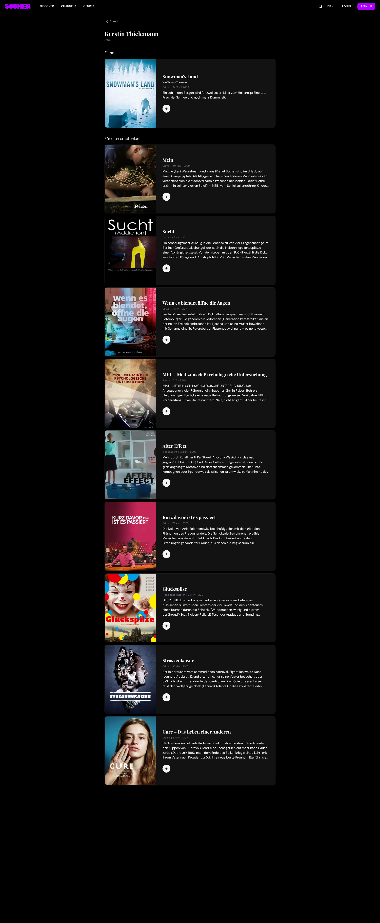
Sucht (168, 231)
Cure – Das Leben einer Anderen (196, 732)
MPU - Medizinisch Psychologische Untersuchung (214, 374)
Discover (47, 6)
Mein (167, 160)
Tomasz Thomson (177, 82)
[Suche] (320, 6)
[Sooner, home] (17, 6)
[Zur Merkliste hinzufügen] (166, 109)
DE (329, 6)
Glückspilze (174, 589)
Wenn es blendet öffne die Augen (196, 303)
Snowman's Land (180, 76)
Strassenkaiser (178, 660)
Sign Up (366, 6)
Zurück (114, 21)
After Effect (174, 446)
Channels (68, 6)
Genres (88, 6)
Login (346, 6)
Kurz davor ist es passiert (189, 517)
